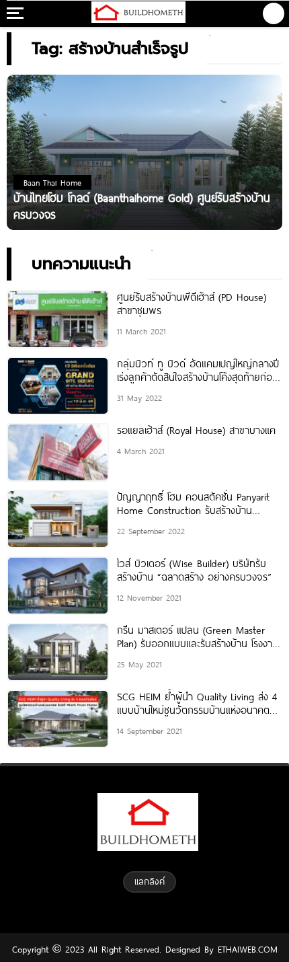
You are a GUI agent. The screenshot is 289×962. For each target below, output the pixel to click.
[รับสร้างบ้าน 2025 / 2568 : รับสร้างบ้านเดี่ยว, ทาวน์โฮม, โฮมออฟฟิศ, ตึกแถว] (138, 13)
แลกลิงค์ (149, 881)
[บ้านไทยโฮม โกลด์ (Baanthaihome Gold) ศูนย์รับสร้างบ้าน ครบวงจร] (144, 152)
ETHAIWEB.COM (246, 949)
